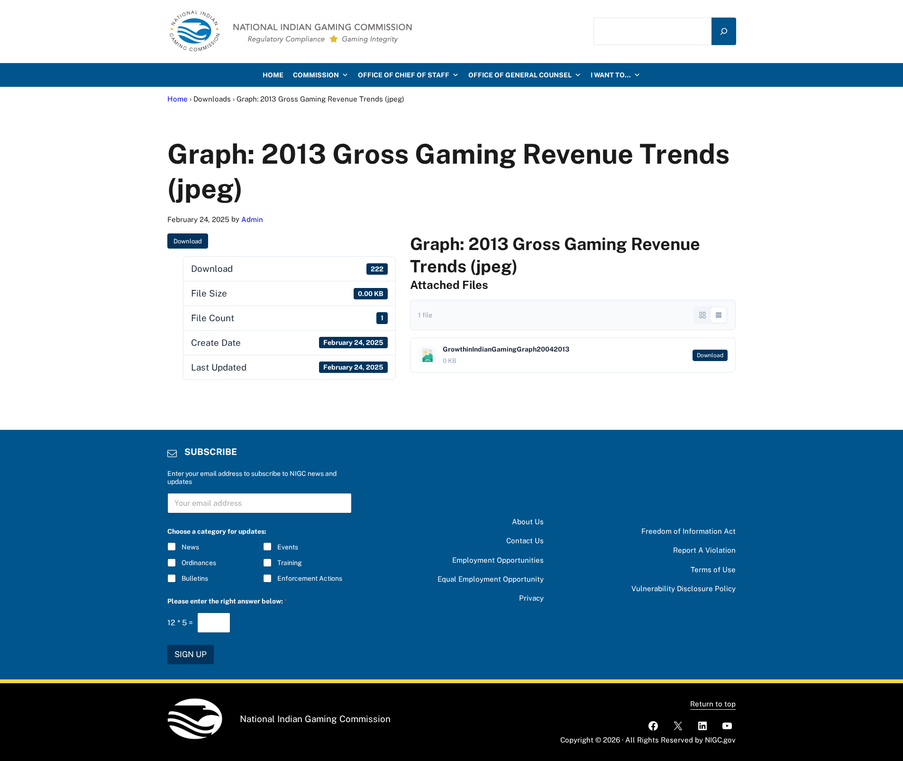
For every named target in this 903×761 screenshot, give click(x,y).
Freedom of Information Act (688, 531)
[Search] (723, 31)
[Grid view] (702, 315)
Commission (316, 75)
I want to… (611, 75)
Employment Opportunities (498, 560)
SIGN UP (190, 654)
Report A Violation (704, 550)
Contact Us (525, 541)
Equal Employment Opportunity (491, 579)
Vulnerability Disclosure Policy (683, 589)
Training (289, 562)
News (190, 547)
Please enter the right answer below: (227, 601)
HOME (273, 75)
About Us (528, 522)
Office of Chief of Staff (403, 75)
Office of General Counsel (520, 75)
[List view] (718, 315)
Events (287, 547)
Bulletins (195, 578)
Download (187, 241)
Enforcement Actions (309, 578)
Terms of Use (713, 570)
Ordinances (199, 562)
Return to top (713, 704)
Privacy (531, 598)
